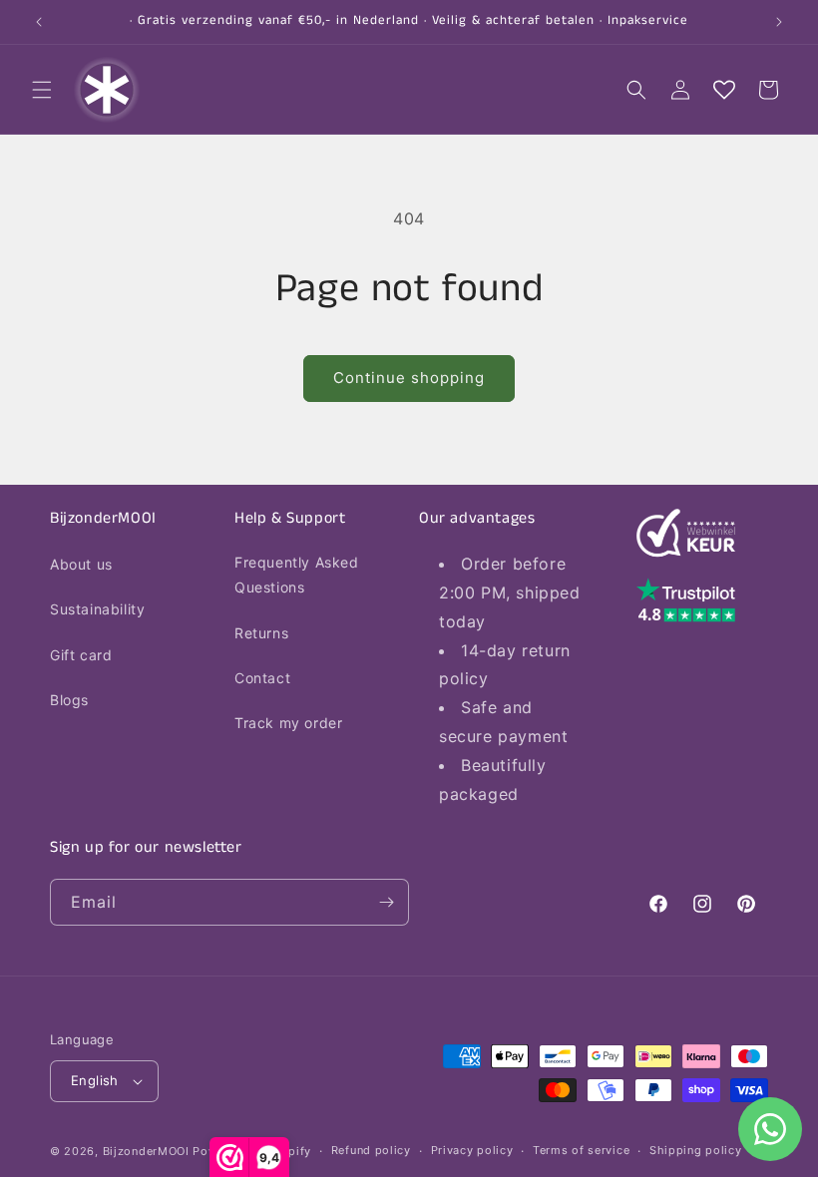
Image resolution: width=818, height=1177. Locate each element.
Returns (261, 632)
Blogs (69, 699)
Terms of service (581, 1150)
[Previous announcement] (39, 22)
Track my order (288, 722)
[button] (42, 90)
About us (81, 564)
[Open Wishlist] (724, 90)
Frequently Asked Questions (296, 574)
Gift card (81, 654)
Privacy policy (472, 1150)
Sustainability (97, 608)
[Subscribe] (386, 902)
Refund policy (371, 1150)
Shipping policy (695, 1150)
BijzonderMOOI (146, 1151)
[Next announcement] (779, 22)
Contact (262, 677)
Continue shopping (409, 377)
